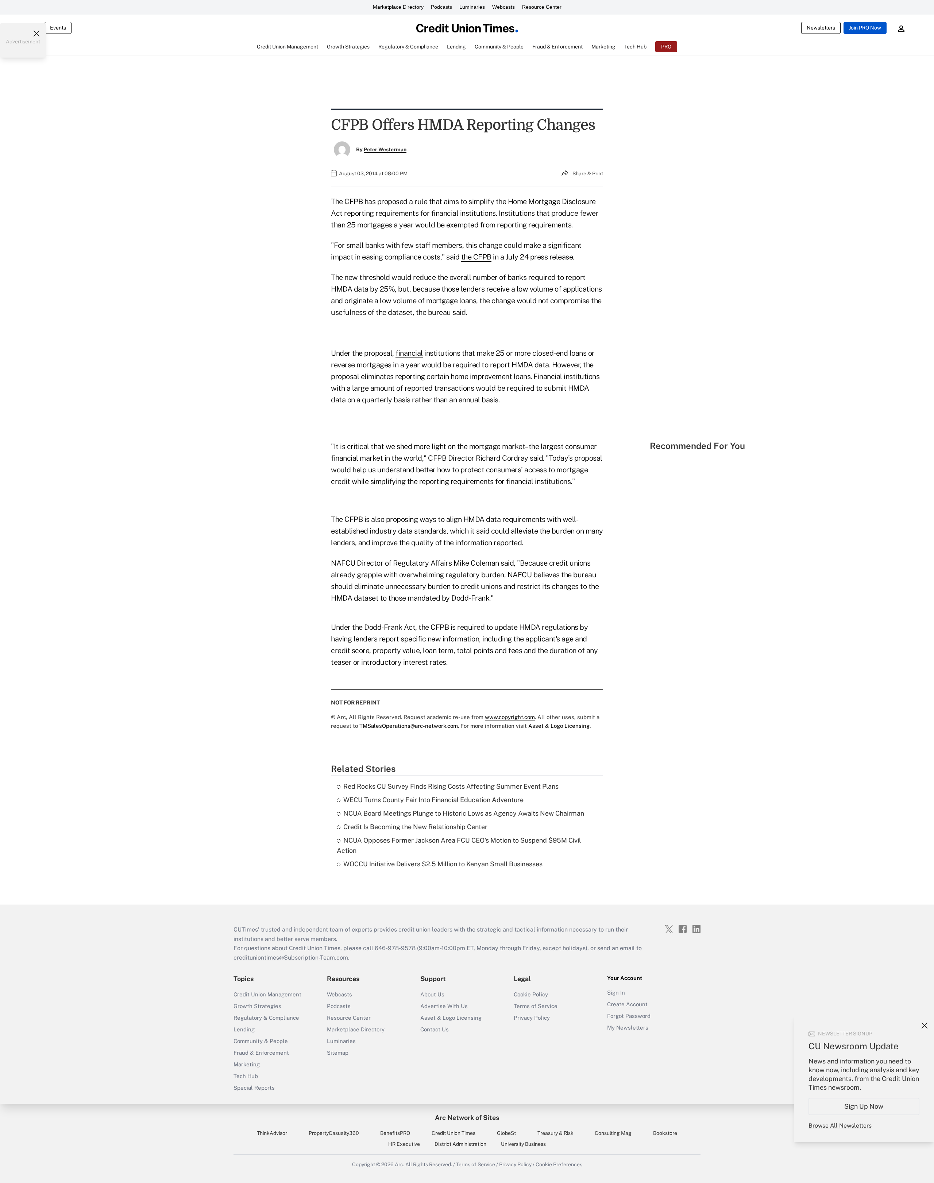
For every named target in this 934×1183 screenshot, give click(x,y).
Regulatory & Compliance (266, 1018)
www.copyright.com (510, 717)
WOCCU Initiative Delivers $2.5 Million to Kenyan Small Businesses (443, 864)
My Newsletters (627, 1027)
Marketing (247, 1064)
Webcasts (503, 7)
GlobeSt (506, 1133)
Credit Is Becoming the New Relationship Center (415, 827)
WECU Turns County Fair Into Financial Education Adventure (433, 800)
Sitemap (337, 1053)
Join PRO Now (865, 28)
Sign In (616, 992)
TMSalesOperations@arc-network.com (408, 726)
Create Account (627, 1004)
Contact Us (434, 1029)
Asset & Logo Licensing (451, 1018)
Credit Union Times (453, 1133)
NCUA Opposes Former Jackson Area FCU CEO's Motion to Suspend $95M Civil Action (459, 845)
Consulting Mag (613, 1133)
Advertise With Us (444, 1006)
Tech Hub (246, 1076)
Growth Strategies (257, 1006)
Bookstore (665, 1133)
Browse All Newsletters (840, 1125)
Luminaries (472, 7)
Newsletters (821, 28)
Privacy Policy (532, 1018)
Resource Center (541, 7)
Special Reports (254, 1088)
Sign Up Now (864, 1106)
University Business (523, 1144)
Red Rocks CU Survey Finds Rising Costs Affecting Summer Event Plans (451, 786)
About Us (432, 994)
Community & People (261, 1041)
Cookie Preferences (559, 1164)
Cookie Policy (531, 994)
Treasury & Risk (555, 1133)
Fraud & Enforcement (261, 1053)
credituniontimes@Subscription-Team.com (291, 957)
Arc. (399, 1164)
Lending (244, 1029)
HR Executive (404, 1144)
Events (58, 28)
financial (409, 353)
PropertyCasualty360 (334, 1133)
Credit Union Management (267, 994)
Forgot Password (629, 1016)
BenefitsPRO (395, 1133)
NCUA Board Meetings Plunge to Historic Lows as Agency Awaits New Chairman (463, 813)
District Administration (460, 1144)
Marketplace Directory (398, 7)
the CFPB (476, 257)
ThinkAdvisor (272, 1133)
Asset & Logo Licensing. (559, 726)
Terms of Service (535, 1006)
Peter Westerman (385, 149)
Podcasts (441, 7)
